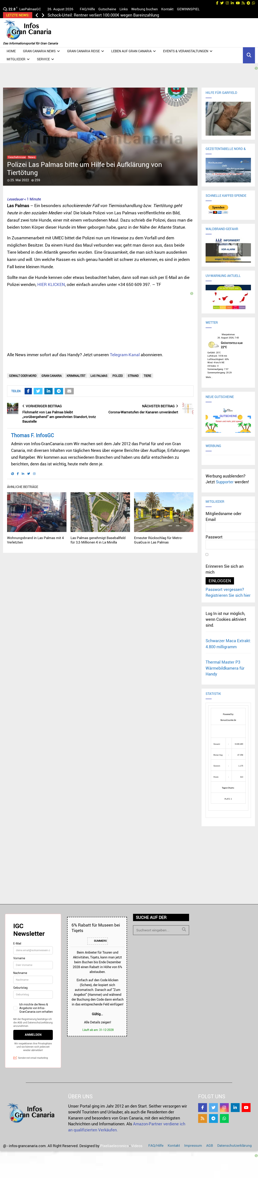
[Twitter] (213, 1107)
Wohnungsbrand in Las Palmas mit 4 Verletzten (35, 539)
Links (124, 9)
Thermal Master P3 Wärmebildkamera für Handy (225, 668)
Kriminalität (76, 376)
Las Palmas (99, 376)
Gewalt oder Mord (22, 376)
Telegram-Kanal (125, 354)
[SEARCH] (184, 929)
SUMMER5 (100, 941)
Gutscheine (107, 9)
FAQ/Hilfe (87, 9)
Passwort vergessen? (225, 589)
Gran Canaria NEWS (39, 51)
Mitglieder (16, 59)
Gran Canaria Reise (83, 51)
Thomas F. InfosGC (32, 435)
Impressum (193, 1145)
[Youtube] (246, 1107)
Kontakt (167, 9)
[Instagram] (224, 1107)
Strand (133, 376)
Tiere (147, 376)
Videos (136, 1145)
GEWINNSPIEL (188, 9)
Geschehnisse (17, 157)
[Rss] (202, 1118)
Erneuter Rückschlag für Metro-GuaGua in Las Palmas (158, 539)
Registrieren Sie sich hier (228, 595)
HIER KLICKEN (51, 284)
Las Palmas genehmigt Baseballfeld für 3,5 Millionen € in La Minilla (98, 539)
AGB (209, 1145)
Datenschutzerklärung (234, 1145)
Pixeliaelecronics (114, 1145)
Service (43, 59)
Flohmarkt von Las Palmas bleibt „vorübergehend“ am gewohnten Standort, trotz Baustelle (59, 416)
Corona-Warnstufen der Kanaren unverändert (143, 412)
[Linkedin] (235, 1107)
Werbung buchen (144, 9)
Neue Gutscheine (220, 397)
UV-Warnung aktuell (223, 275)
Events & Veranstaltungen (185, 51)
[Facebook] (202, 1107)
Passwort (214, 537)
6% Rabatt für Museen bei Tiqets (96, 927)
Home (11, 51)
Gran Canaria (52, 376)
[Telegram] (213, 1118)
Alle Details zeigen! (97, 1022)
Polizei (117, 376)
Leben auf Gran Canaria (131, 51)
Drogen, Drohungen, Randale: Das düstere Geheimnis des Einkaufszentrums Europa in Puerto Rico (135, 15)
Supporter (225, 482)
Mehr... (209, 377)
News (31, 157)
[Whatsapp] (224, 1118)
